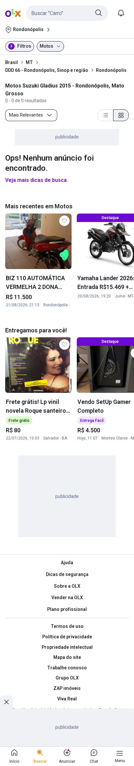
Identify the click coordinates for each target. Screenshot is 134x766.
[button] (67, 13)
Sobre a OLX (67, 586)
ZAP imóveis (67, 688)
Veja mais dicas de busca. (36, 180)
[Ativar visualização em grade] (121, 115)
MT (29, 62)
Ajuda (67, 562)
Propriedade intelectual (67, 647)
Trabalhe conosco (67, 667)
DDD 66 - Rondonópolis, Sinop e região (46, 70)
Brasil (11, 62)
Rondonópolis (111, 70)
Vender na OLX (67, 597)
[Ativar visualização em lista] (105, 115)
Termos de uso (67, 626)
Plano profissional (67, 609)
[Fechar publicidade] (6, 702)
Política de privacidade (67, 636)
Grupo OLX (67, 677)
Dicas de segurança (67, 574)
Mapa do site (67, 657)
